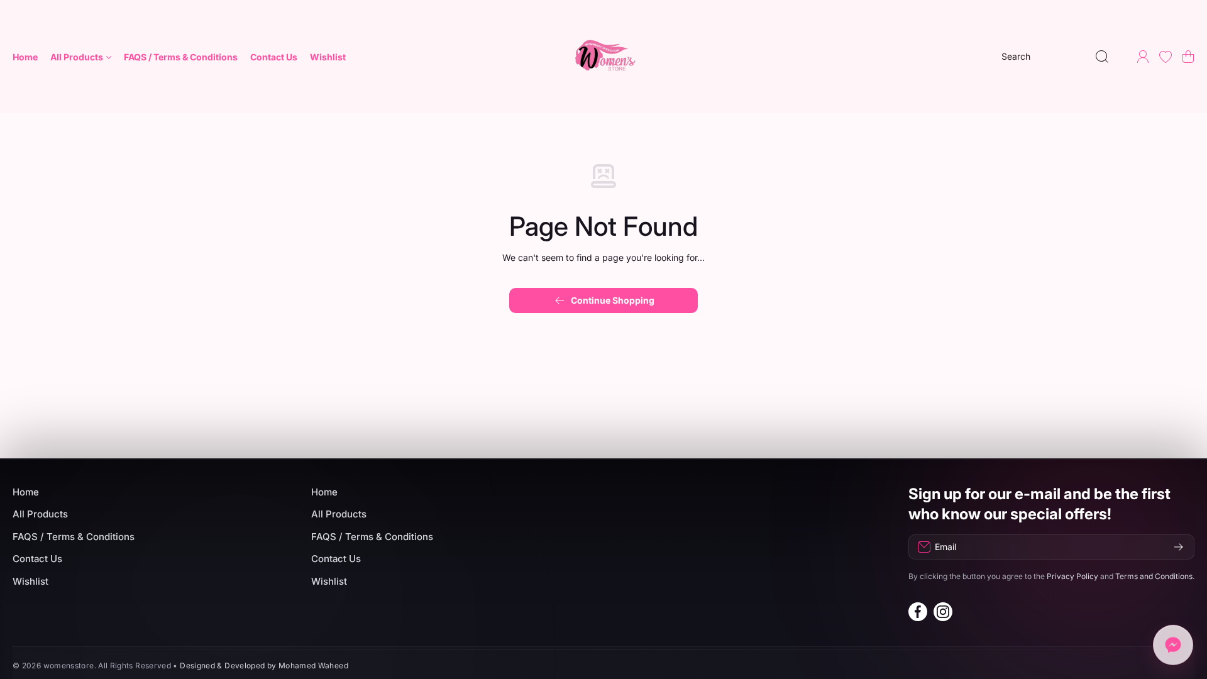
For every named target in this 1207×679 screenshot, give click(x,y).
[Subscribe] (1178, 547)
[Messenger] (1173, 644)
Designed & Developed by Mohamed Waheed (264, 665)
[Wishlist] (1165, 56)
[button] (1188, 56)
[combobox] (1055, 56)
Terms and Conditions (1154, 576)
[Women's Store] (603, 56)
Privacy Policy (1072, 576)
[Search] (1102, 56)
